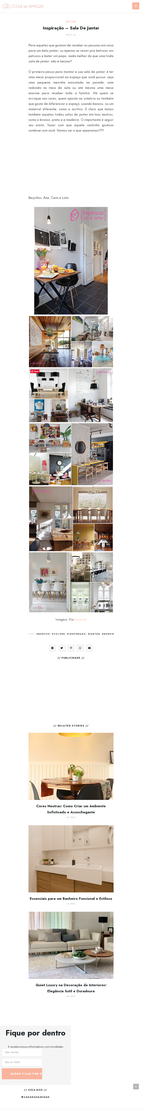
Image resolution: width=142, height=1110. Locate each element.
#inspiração (76, 633)
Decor (71, 21)
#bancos (43, 633)
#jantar (94, 633)
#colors (58, 633)
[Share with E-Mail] (89, 648)
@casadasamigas (35, 1097)
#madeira (109, 633)
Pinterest (80, 619)
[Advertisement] (71, 164)
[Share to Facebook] (52, 648)
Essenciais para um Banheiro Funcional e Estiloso (71, 898)
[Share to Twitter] (61, 648)
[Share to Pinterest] (71, 648)
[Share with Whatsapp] (80, 648)
